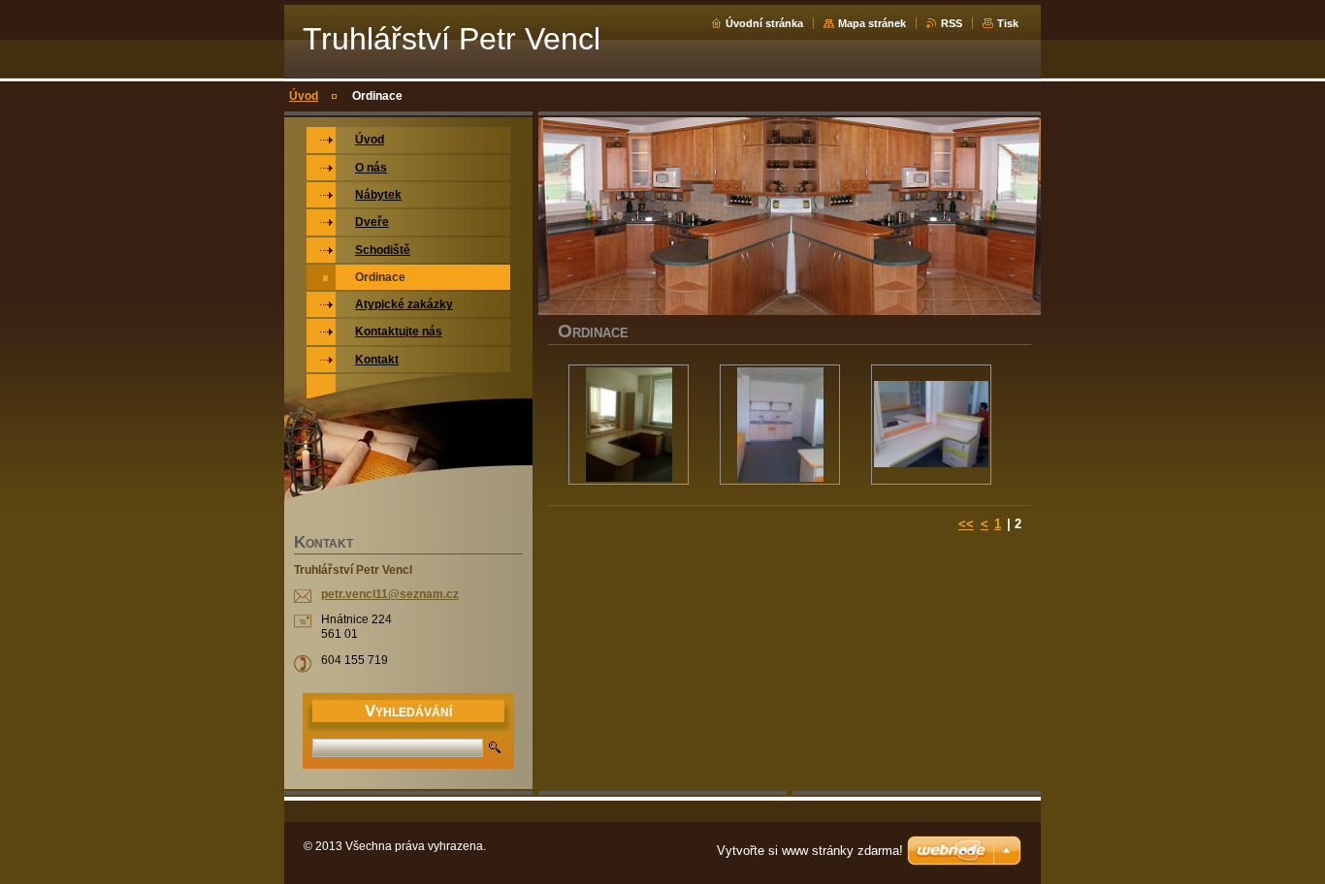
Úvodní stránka (764, 23)
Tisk (1007, 23)
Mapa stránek (872, 23)
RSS (951, 23)
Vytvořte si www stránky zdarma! (810, 850)
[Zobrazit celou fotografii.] (628, 424)
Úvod (303, 96)
